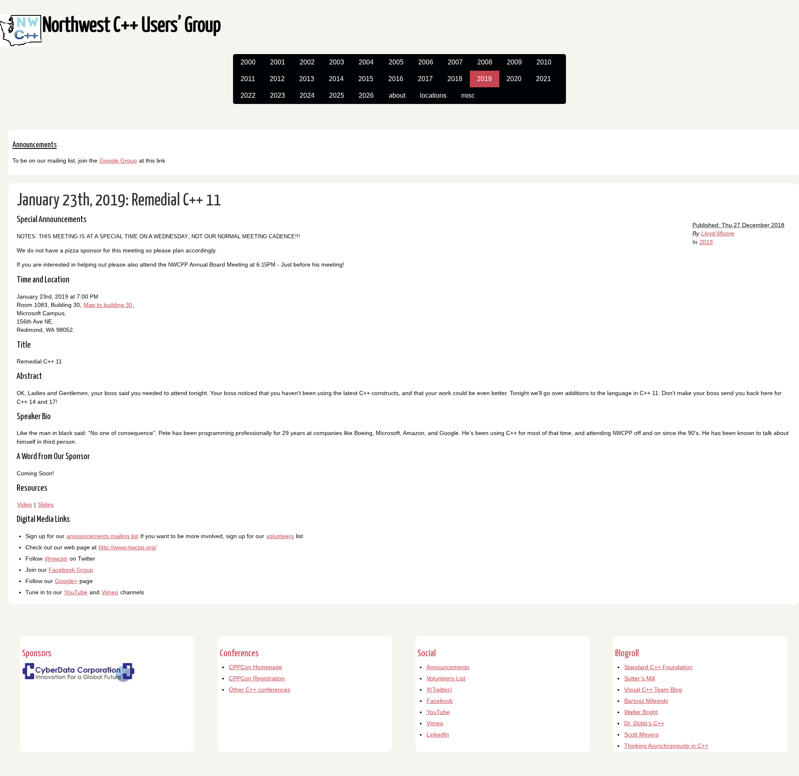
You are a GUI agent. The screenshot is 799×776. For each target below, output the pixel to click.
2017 (425, 78)
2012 (277, 78)
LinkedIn (438, 734)
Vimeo (110, 592)
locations (433, 95)
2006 (425, 62)
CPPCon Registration (257, 678)
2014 (336, 78)
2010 (543, 62)
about (397, 95)
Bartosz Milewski (646, 700)
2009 (514, 62)
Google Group (118, 160)
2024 (307, 95)
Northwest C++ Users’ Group (131, 26)
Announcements (448, 667)
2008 (484, 62)
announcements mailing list (102, 536)
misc (468, 95)
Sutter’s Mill (639, 678)
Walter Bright (641, 712)
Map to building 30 (108, 305)
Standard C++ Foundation (658, 667)
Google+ (66, 581)
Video (24, 504)
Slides (46, 504)
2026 (366, 95)
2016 (395, 78)
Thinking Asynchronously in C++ (666, 745)
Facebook (440, 700)
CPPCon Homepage (255, 667)
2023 (277, 95)
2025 (336, 95)
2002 (307, 62)
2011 (248, 78)
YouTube (75, 592)
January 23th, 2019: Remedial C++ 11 (119, 201)
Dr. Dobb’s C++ (644, 723)
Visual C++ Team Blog (653, 689)
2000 (248, 62)
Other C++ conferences (259, 689)
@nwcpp (56, 558)
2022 (248, 95)
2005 (396, 62)
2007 (455, 62)
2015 (365, 78)
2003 (336, 62)
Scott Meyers (641, 734)
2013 (306, 78)
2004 (366, 62)
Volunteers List (446, 678)
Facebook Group (71, 569)
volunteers (280, 536)
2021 (543, 78)
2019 (484, 78)
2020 (513, 78)
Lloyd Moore (717, 233)
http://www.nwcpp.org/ (127, 547)
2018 (454, 78)
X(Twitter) (439, 689)
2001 (277, 62)
